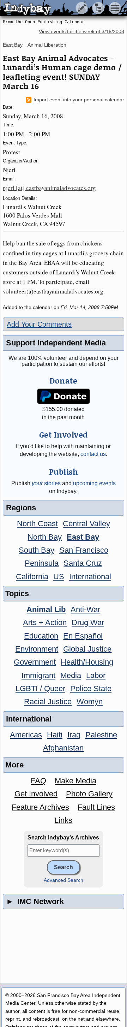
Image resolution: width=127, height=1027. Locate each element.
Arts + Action (45, 622)
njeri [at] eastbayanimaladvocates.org (49, 188)
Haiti (54, 734)
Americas (26, 734)
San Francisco (83, 550)
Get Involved (36, 793)
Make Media (75, 780)
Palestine (101, 734)
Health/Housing (87, 662)
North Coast (37, 523)
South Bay (36, 550)
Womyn (90, 701)
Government (35, 662)
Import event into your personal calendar (79, 99)
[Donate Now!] (63, 396)
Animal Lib (46, 609)
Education (41, 635)
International (90, 576)
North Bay (45, 537)
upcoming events (94, 483)
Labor (95, 675)
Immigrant (38, 675)
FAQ (38, 780)
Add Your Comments (39, 324)
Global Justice (87, 649)
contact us (93, 454)
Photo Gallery (89, 793)
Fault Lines (96, 807)
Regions (21, 507)
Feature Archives (40, 807)
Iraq (73, 734)
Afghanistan (63, 747)
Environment (36, 649)
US (58, 576)
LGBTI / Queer (40, 688)
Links (63, 820)
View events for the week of (81, 31)
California (32, 576)
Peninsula (42, 563)
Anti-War (85, 609)
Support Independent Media (56, 342)
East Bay (13, 45)
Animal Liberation (47, 45)
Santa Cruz (83, 563)
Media (70, 675)
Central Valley (86, 523)
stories (46, 483)
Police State (90, 688)
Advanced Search (63, 880)
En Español (83, 635)
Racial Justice (48, 701)
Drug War (88, 622)
